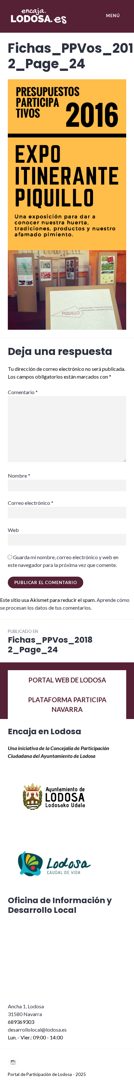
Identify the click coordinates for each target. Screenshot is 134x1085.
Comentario (23, 392)
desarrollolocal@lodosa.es (37, 1029)
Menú (113, 15)
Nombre (19, 475)
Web (13, 530)
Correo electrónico (30, 503)
